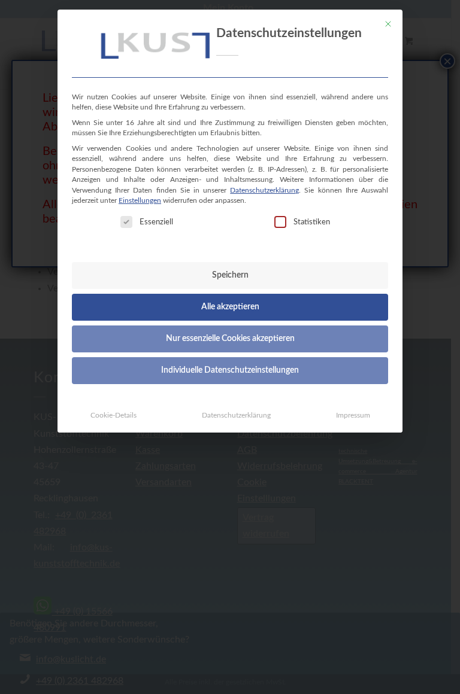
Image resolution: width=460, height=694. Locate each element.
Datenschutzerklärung (264, 190)
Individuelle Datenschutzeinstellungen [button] (230, 370)
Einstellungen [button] (140, 200)
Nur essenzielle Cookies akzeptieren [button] (230, 338)
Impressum (353, 415)
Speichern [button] (230, 275)
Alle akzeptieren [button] (230, 307)
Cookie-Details (113, 415)
